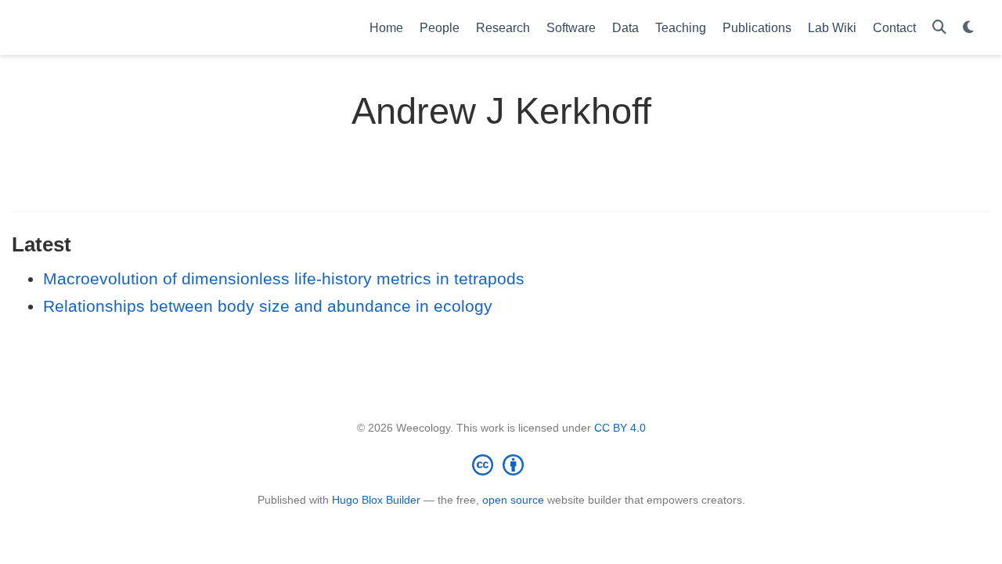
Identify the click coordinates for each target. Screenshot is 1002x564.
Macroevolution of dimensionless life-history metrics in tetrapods (283, 278)
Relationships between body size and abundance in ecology (267, 306)
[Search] (939, 28)
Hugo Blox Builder (376, 500)
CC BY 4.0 (620, 427)
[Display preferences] (968, 28)
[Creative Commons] (501, 464)
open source (513, 500)
